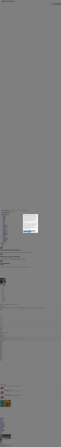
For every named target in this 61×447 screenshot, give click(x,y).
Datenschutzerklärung (25, 229)
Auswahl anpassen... (25, 231)
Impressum (29, 229)
